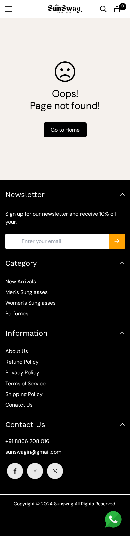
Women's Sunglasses (30, 302)
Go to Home (65, 129)
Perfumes (16, 313)
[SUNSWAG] (65, 9)
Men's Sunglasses (26, 292)
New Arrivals (20, 281)
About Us (16, 351)
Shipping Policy (24, 394)
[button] (117, 9)
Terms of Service (25, 383)
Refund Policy (22, 361)
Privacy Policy (22, 372)
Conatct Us (19, 404)
